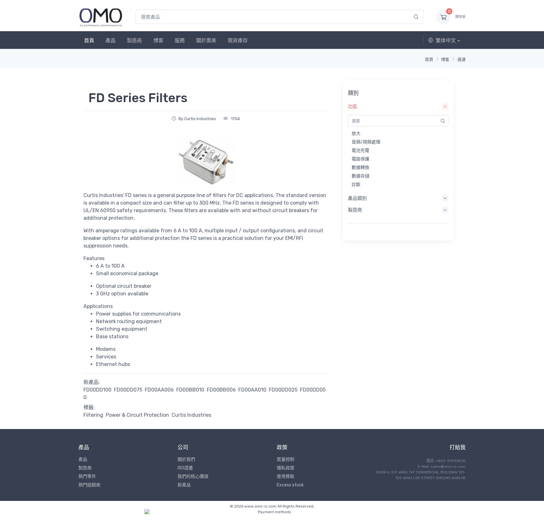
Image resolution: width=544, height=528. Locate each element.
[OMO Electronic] (100, 17)
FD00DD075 (128, 390)
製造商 (134, 41)
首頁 (89, 41)
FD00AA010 (252, 390)
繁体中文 (446, 41)
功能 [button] (352, 106)
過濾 (461, 59)
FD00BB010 (190, 390)
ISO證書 (185, 468)
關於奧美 (206, 41)
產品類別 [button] (357, 198)
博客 (158, 41)
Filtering (93, 415)
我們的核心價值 (193, 476)
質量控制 (285, 459)
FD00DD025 (283, 390)
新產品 (184, 485)
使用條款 (285, 476)
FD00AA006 (159, 390)
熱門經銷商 (89, 485)
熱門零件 (87, 476)
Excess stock (290, 485)
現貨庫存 (238, 41)
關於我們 (186, 459)
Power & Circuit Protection (137, 415)
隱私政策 (285, 468)
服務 (180, 41)
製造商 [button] (355, 210)
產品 (110, 41)
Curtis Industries (191, 415)
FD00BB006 (221, 390)
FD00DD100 (97, 390)
